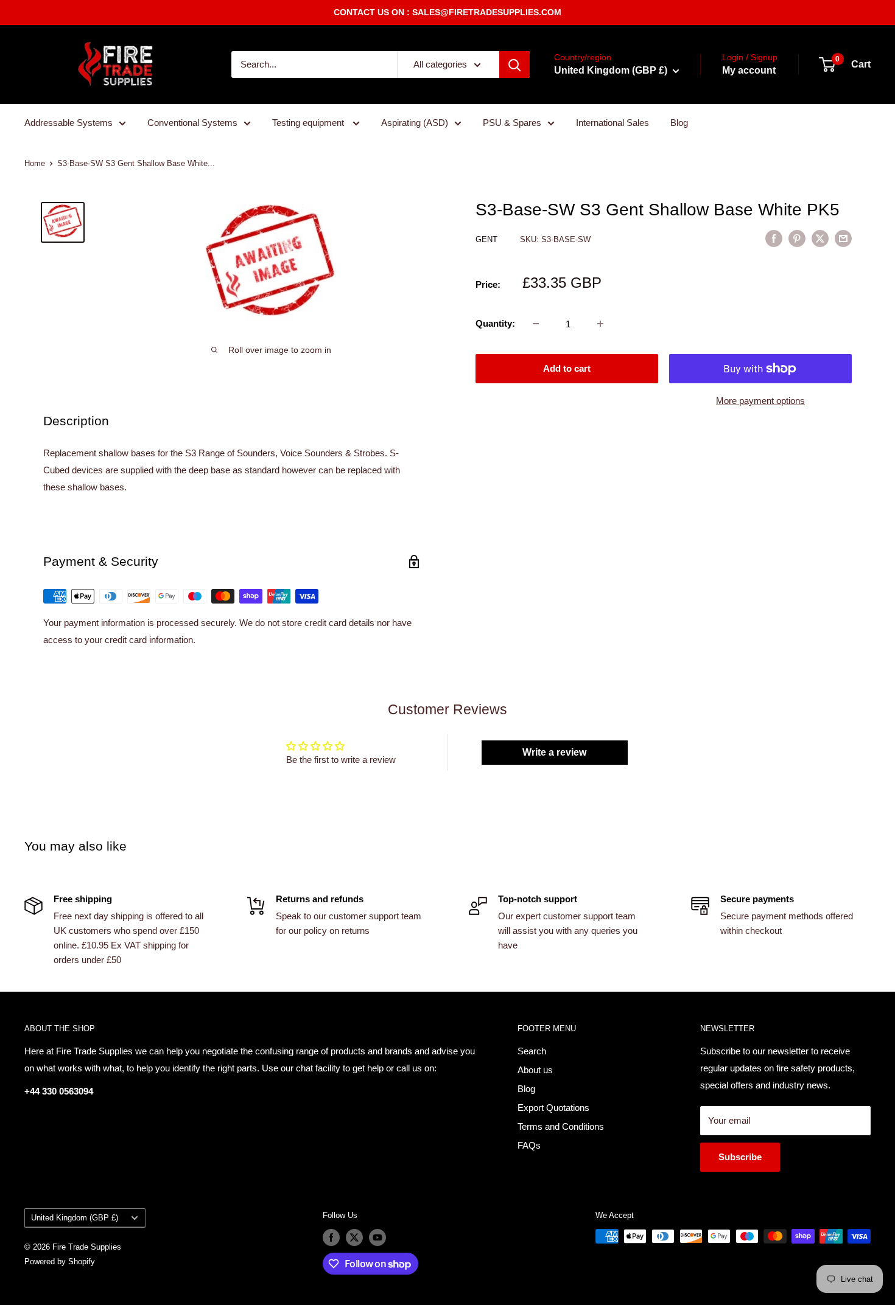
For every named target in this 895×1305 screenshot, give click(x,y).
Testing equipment (309, 122)
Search (532, 1051)
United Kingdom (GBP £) (74, 1217)
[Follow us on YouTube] (377, 1237)
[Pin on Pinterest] (797, 238)
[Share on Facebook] (773, 238)
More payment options (760, 400)
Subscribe (740, 1157)
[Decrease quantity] (536, 323)
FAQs (529, 1145)
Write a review (554, 752)
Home (34, 163)
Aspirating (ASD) (414, 122)
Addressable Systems (68, 122)
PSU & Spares (512, 122)
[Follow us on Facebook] (331, 1237)
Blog (679, 122)
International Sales (612, 122)
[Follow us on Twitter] (354, 1237)
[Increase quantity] (600, 323)
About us (535, 1070)
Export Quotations (553, 1107)
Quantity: (495, 323)
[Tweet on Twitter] (820, 238)
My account (749, 70)
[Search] (514, 64)
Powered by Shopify (59, 1261)
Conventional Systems (192, 122)
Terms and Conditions (561, 1126)
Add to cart (567, 368)
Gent (488, 239)
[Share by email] (843, 238)
